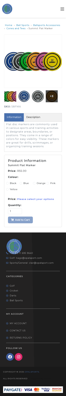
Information (14, 117)
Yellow (13, 189)
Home (8, 25)
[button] (62, 9)
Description (33, 117)
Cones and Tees (15, 28)
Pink (53, 183)
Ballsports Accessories (46, 25)
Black (13, 183)
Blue (26, 183)
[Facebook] (10, 357)
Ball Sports (22, 25)
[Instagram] (18, 357)
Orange (41, 183)
